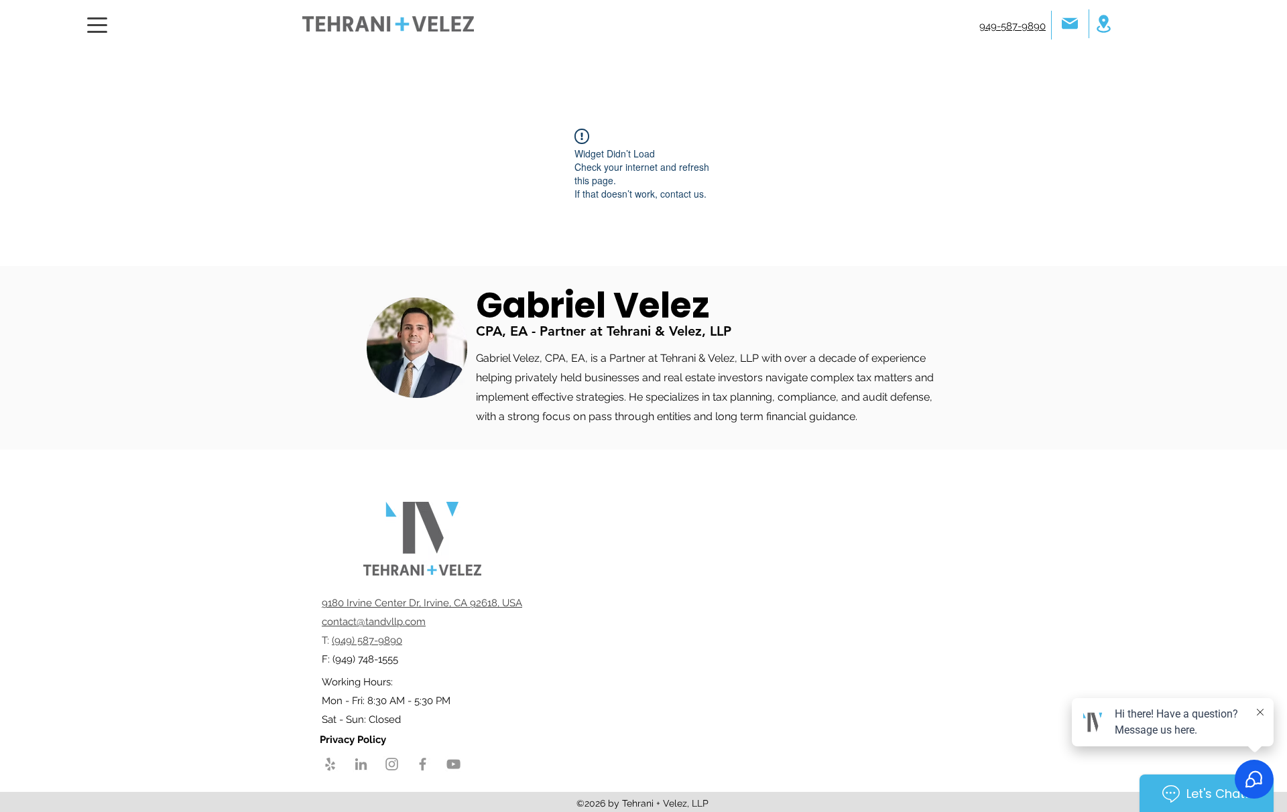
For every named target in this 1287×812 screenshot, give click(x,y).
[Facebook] (422, 764)
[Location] (1103, 23)
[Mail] (1070, 23)
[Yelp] (330, 764)
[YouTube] (453, 764)
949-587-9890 (1012, 26)
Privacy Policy (354, 740)
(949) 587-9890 (367, 640)
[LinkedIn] (361, 764)
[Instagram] (391, 764)
